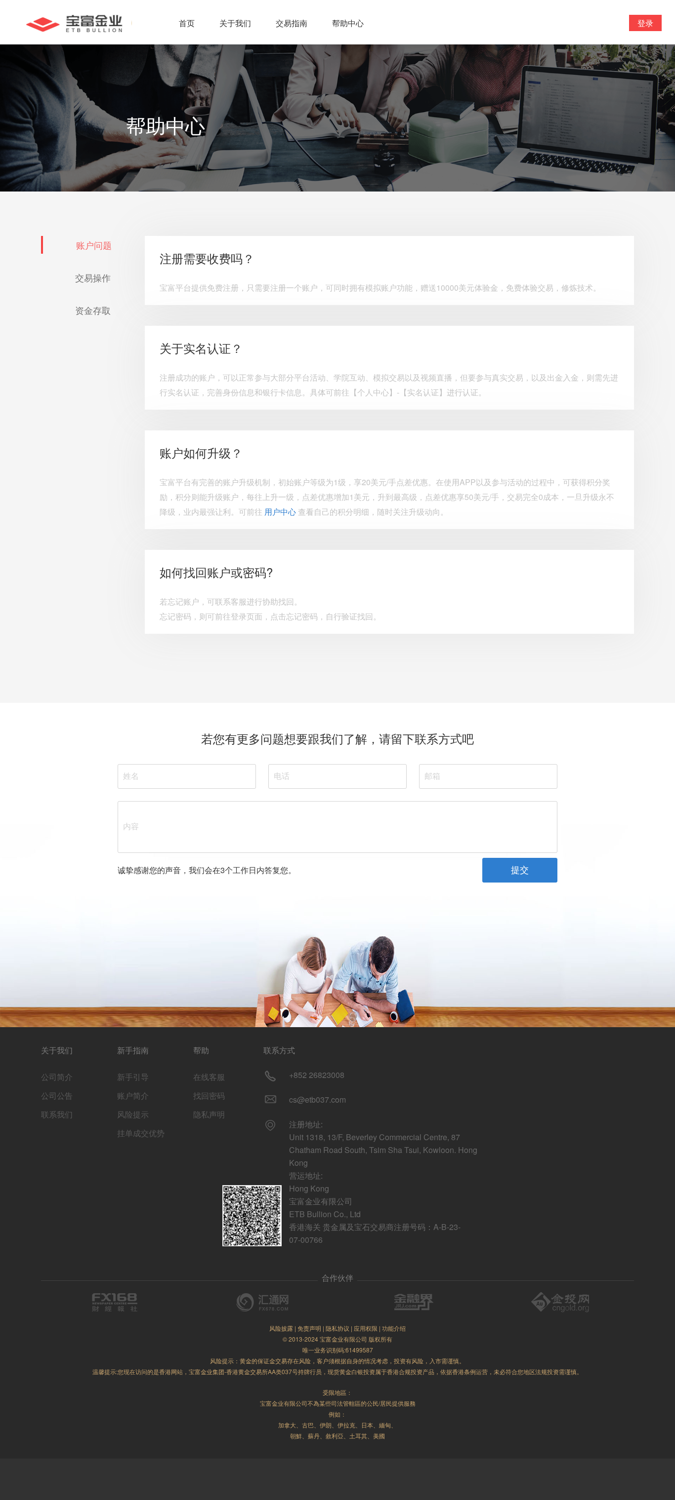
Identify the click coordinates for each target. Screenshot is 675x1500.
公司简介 (57, 1076)
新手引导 (133, 1076)
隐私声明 (209, 1114)
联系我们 (57, 1114)
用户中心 (280, 511)
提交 (520, 870)
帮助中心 (348, 23)
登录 (645, 23)
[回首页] (72, 22)
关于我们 (235, 23)
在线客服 (209, 1076)
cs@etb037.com (317, 1099)
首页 (187, 23)
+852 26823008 (316, 1074)
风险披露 (281, 1328)
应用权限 (366, 1328)
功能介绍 (394, 1328)
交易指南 (291, 23)
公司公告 (57, 1095)
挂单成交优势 (141, 1133)
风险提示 (133, 1114)
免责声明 (309, 1328)
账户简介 (133, 1095)
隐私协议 (337, 1328)
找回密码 (209, 1095)
